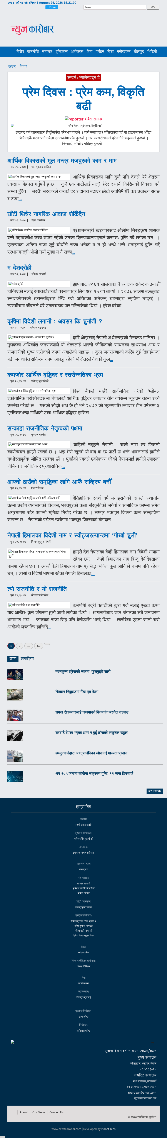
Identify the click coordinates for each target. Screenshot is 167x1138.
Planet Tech (108, 1128)
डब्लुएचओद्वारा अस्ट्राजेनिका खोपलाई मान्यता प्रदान (91, 753)
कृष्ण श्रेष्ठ (83, 1017)
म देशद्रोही (19, 267)
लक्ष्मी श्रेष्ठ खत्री (83, 825)
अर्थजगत (77, 51)
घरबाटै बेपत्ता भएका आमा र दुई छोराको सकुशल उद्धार (91, 732)
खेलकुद (139, 51)
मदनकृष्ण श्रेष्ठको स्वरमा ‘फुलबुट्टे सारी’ (83, 671)
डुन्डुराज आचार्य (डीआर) (83, 853)
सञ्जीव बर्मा (83, 983)
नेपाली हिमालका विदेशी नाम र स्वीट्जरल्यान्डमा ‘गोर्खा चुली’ (72, 535)
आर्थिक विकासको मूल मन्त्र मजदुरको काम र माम (62, 160)
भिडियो (152, 51)
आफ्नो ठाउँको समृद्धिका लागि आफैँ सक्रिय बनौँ (59, 481)
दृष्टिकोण (62, 51)
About (24, 1112)
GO (153, 7)
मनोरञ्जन (123, 51)
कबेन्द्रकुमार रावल (83, 907)
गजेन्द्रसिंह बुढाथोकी (83, 839)
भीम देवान (83, 869)
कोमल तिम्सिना (83, 966)
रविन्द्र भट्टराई (83, 997)
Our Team (38, 1112)
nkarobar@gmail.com (142, 1092)
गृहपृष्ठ (12, 66)
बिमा (89, 51)
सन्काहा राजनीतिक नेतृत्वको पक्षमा (44, 428)
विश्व (110, 51)
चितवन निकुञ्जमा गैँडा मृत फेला (76, 692)
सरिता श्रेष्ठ (83, 952)
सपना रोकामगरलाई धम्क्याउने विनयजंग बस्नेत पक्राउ (91, 712)
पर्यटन (100, 51)
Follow (53, 7)
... (20, 199)
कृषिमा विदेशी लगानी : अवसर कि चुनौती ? (54, 321)
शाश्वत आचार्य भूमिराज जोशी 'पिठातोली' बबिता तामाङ (83, 888)
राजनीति (33, 51)
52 (38, 646)
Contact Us (56, 1112)
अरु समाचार (154, 791)
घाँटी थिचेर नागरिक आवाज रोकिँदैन (46, 214)
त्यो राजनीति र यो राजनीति (37, 589)
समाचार (47, 51)
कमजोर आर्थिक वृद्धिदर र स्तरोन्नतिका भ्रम (55, 374)
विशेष (20, 51)
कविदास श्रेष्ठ (83, 1031)
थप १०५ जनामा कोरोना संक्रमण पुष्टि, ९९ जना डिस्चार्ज (94, 773)
